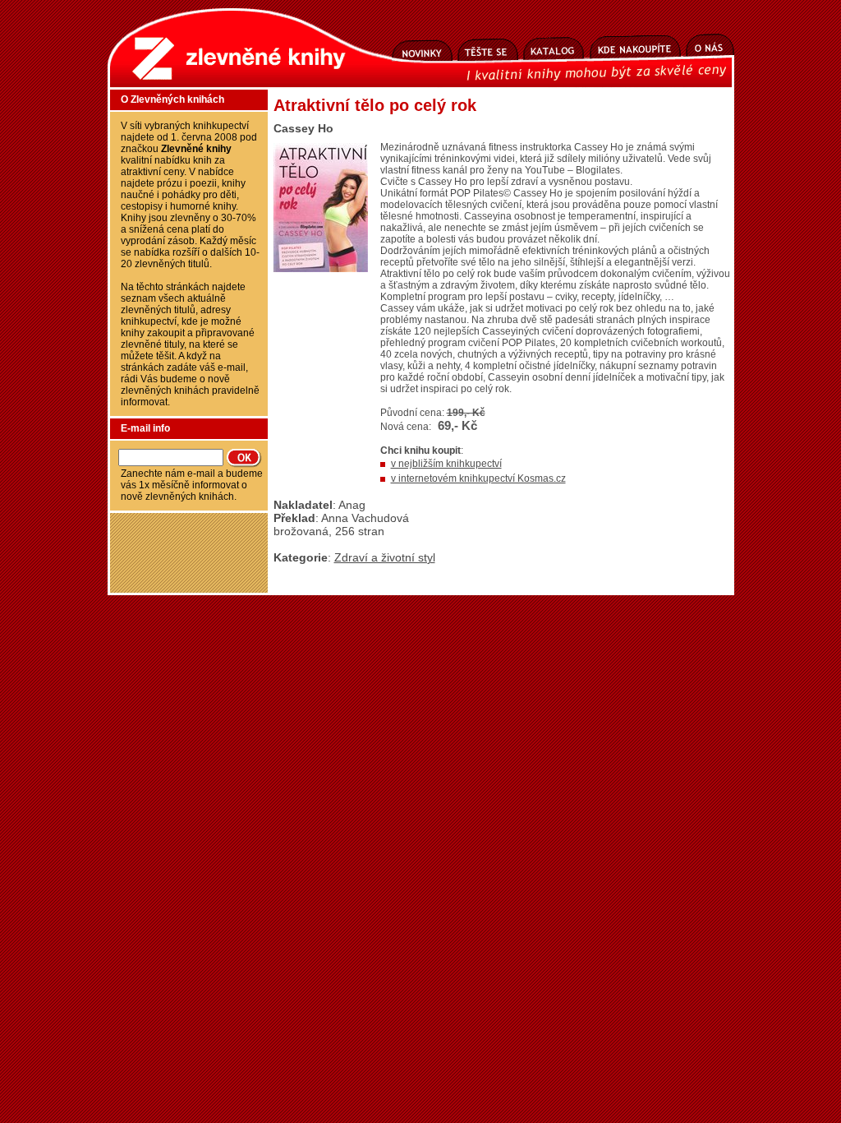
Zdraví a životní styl (384, 557)
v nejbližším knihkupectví (446, 463)
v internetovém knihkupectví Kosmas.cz (478, 478)
